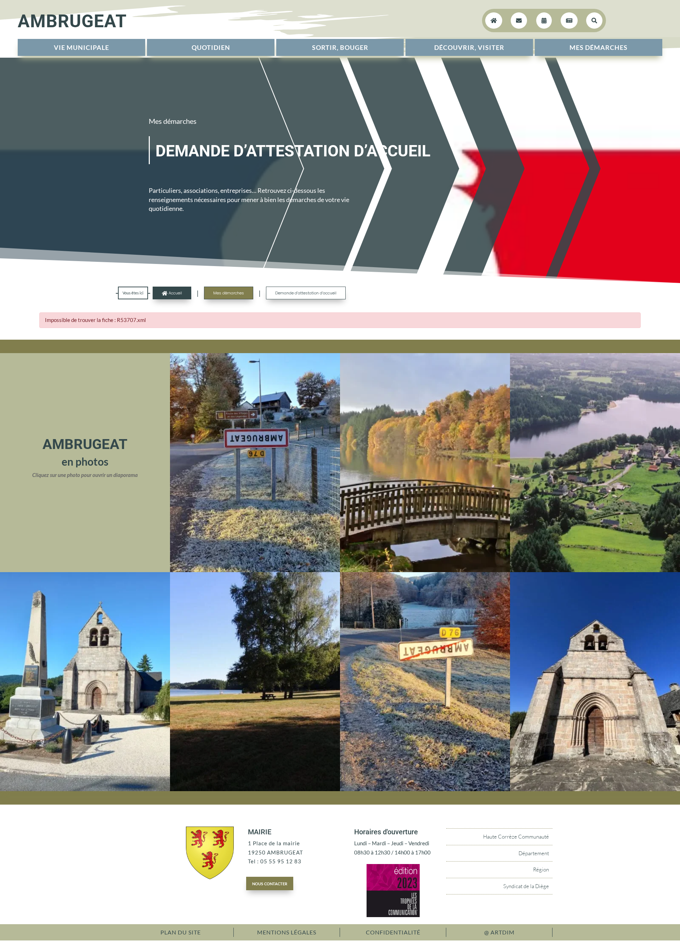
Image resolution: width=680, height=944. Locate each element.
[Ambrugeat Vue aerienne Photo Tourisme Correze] (595, 570)
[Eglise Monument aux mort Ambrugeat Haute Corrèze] (85, 789)
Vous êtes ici (133, 292)
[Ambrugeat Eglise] (595, 789)
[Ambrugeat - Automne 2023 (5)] (425, 789)
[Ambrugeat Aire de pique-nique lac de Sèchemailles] (255, 789)
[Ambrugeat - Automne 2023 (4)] (255, 570)
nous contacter (269, 883)
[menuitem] (81, 47)
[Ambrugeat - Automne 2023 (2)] (425, 570)
